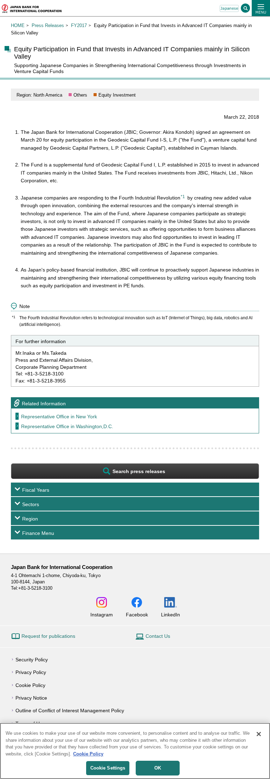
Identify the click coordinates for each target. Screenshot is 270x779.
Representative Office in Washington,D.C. (67, 426)
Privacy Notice (31, 698)
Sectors (30, 504)
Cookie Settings (108, 768)
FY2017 (79, 25)
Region (30, 519)
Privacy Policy (30, 672)
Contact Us (158, 636)
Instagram (101, 614)
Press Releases (48, 25)
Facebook (137, 614)
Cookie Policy (30, 685)
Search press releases (138, 471)
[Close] (258, 734)
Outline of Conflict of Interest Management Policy (69, 710)
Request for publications (48, 636)
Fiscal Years (35, 490)
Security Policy (31, 659)
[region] (135, 751)
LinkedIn (170, 614)
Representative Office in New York (59, 416)
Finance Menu (38, 533)
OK (157, 768)
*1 (183, 196)
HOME (18, 25)
